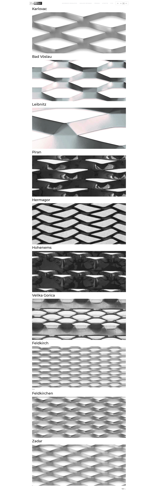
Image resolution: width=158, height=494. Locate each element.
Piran (36, 152)
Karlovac (39, 9)
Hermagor (41, 200)
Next (124, 489)
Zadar (37, 441)
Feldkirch (40, 343)
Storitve (105, 3)
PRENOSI (97, 3)
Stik (112, 3)
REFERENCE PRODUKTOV (69, 3)
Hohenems (42, 247)
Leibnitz (39, 104)
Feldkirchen (42, 393)
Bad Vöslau (42, 56)
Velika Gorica (43, 295)
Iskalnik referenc (86, 3)
